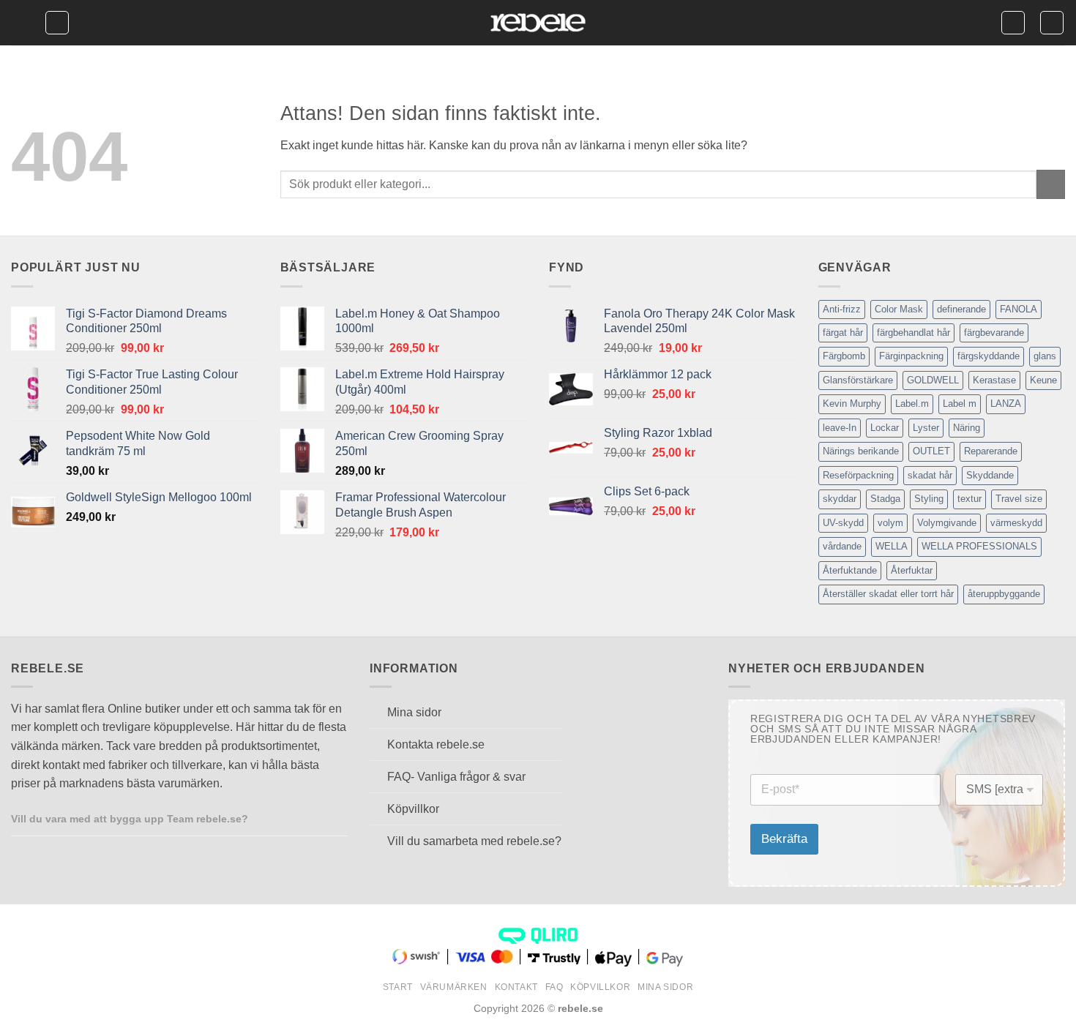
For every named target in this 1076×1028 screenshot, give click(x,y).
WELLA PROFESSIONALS (979, 546)
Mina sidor (665, 987)
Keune (1043, 380)
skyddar (839, 498)
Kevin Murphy (852, 403)
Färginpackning (911, 355)
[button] (21, 23)
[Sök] (57, 22)
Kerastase (994, 380)
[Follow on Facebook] (264, 818)
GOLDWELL (933, 380)
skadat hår (930, 475)
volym (890, 522)
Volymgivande (946, 522)
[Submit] (1050, 184)
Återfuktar (912, 570)
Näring (966, 427)
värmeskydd (1016, 522)
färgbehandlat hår (913, 332)
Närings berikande (861, 451)
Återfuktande (850, 570)
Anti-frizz (842, 309)
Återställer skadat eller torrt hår (888, 593)
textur (969, 498)
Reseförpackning (858, 475)
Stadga (885, 498)
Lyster (926, 427)
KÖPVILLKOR (600, 987)
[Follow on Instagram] (282, 818)
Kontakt (516, 987)
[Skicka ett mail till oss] (300, 818)
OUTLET (931, 451)
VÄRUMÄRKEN (453, 987)
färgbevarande (994, 332)
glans (1045, 355)
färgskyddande (988, 355)
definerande (961, 309)
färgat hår (843, 332)
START (398, 987)
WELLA (891, 546)
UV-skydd (843, 522)
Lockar (884, 427)
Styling (929, 498)
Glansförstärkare (858, 380)
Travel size (1018, 498)
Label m (959, 403)
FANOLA (1018, 309)
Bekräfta (784, 839)
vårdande (842, 546)
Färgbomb (844, 355)
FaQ (554, 987)
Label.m (912, 403)
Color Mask (899, 309)
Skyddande (990, 475)
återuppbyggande (1004, 593)
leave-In (839, 427)
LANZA (1005, 403)
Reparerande (990, 451)
